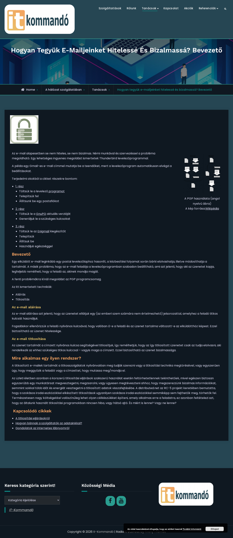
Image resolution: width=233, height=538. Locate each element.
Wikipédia (212, 208)
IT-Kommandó (21, 510)
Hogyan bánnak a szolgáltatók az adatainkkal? (48, 423)
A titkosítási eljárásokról (32, 418)
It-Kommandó (103, 532)
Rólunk (131, 8)
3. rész (19, 226)
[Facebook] (110, 501)
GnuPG (41, 214)
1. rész (19, 186)
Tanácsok (149, 8)
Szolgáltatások (110, 8)
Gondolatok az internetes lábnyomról (42, 428)
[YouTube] (121, 501)
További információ (192, 529)
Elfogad (215, 529)
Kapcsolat (171, 8)
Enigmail (43, 231)
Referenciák (207, 8)
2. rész (19, 209)
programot (56, 191)
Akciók (188, 8)
